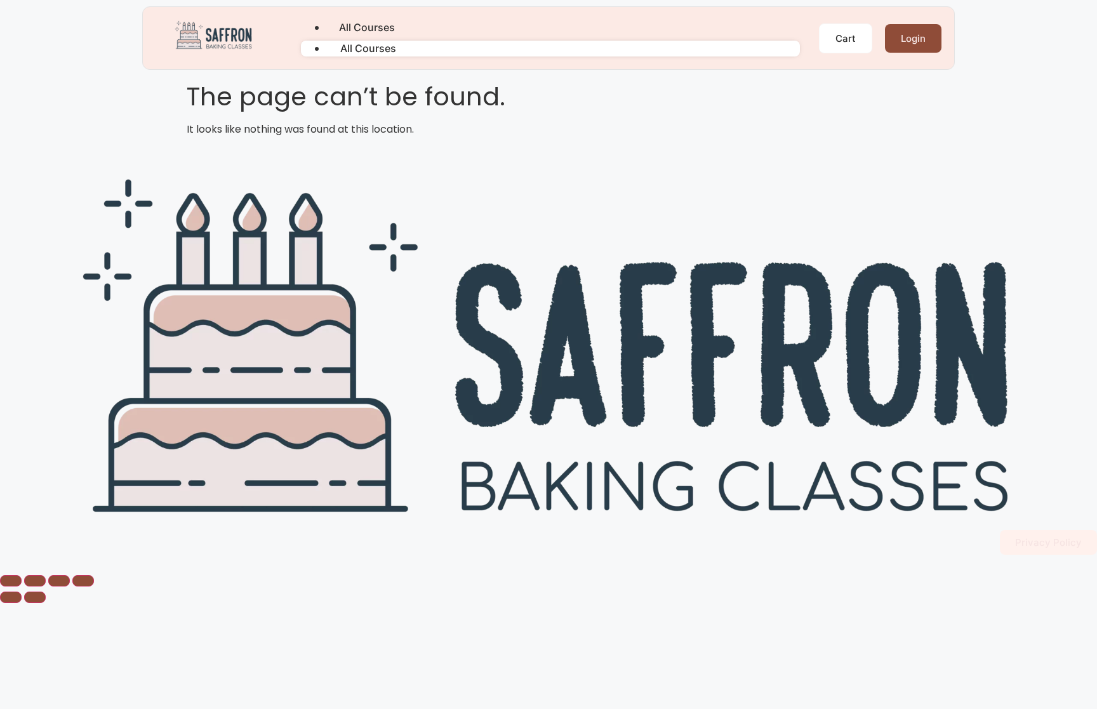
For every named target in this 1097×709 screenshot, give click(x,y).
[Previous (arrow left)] (11, 597)
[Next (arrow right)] (35, 597)
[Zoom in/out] (11, 580)
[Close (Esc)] (83, 580)
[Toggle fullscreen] (35, 580)
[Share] (59, 580)
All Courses (367, 27)
